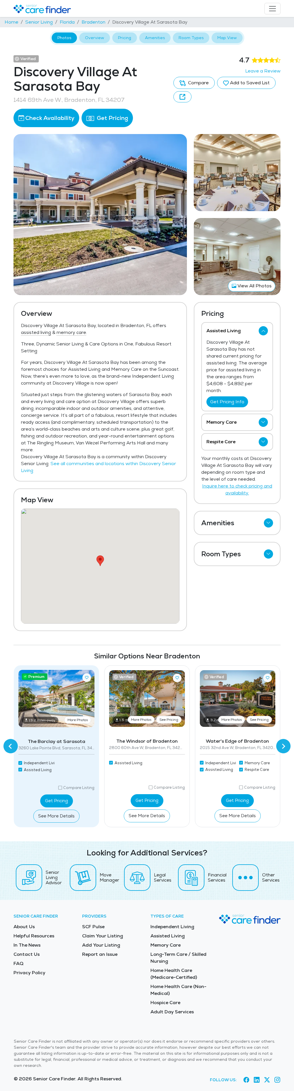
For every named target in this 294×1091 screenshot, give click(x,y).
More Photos (77, 720)
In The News (26, 945)
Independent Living (172, 927)
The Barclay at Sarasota (56, 741)
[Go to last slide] (10, 746)
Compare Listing (78, 787)
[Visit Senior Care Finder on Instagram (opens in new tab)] (277, 1079)
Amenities (155, 37)
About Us (24, 927)
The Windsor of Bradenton (147, 741)
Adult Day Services (172, 1012)
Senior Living (39, 22)
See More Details (56, 816)
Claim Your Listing (102, 936)
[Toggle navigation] (272, 8)
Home (11, 22)
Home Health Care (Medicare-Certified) (173, 973)
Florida (67, 22)
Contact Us (26, 954)
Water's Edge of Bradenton (237, 741)
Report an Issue (99, 954)
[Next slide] (283, 746)
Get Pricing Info (227, 402)
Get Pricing (111, 118)
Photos (64, 37)
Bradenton (93, 22)
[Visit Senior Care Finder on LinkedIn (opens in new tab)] (257, 1079)
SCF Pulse (93, 927)
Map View (227, 37)
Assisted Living (167, 936)
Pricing (124, 37)
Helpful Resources (33, 936)
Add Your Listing (101, 945)
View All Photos (254, 286)
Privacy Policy (29, 973)
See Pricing (168, 719)
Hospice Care (165, 1003)
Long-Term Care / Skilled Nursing (178, 957)
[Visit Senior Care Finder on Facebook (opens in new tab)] (246, 1079)
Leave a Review (263, 71)
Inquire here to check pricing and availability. (237, 489)
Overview (94, 37)
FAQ (18, 963)
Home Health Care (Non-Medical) (178, 989)
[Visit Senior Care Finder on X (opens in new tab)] (267, 1079)
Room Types (191, 37)
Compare (198, 83)
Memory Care (165, 945)
